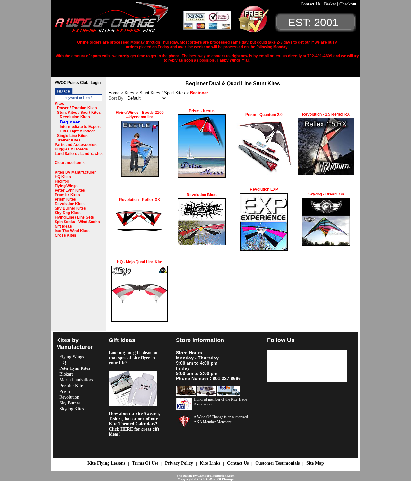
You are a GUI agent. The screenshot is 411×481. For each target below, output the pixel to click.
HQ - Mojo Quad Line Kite (139, 262)
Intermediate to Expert (80, 126)
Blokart (66, 374)
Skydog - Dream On (326, 194)
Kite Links (210, 463)
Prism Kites (65, 199)
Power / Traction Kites (77, 108)
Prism (64, 391)
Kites (59, 103)
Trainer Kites (69, 140)
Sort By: (117, 98)
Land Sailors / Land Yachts (79, 153)
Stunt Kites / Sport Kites (79, 112)
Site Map (315, 463)
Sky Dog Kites (68, 213)
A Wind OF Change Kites (119, 19)
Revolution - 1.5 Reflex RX (326, 114)
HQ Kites (63, 177)
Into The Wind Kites (72, 231)
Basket (330, 4)
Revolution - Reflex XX (139, 199)
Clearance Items (70, 162)
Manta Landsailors (76, 379)
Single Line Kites (72, 135)
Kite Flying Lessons (106, 463)
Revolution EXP (264, 189)
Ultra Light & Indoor (77, 131)
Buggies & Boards (71, 149)
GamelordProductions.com (215, 475)
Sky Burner (69, 403)
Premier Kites (67, 195)
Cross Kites (65, 235)
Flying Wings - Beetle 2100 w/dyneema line (140, 114)
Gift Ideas (63, 226)
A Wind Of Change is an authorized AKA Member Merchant (221, 419)
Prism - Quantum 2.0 (264, 115)
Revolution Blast (202, 195)
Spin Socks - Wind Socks (77, 222)
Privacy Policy (179, 463)
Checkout (347, 4)
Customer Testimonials (277, 463)
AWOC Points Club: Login (78, 82)
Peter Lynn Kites (70, 190)
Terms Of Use (145, 463)
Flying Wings (66, 186)
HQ (62, 362)
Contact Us (311, 4)
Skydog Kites (71, 408)
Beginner (70, 121)
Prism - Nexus (202, 111)
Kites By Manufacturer (75, 172)
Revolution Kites (75, 117)
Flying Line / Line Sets (74, 217)
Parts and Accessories (76, 144)
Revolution (69, 397)
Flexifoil (62, 181)
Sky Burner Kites (70, 208)
